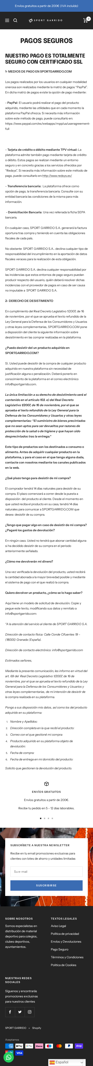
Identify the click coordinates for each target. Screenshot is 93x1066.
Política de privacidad (65, 934)
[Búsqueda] (15, 20)
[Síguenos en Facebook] (10, 1012)
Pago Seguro (59, 949)
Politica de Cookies (63, 965)
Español (61, 1062)
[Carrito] (85, 20)
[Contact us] (8, 1057)
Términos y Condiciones (67, 957)
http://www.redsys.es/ (57, 176)
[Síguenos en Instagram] (29, 1012)
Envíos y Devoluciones (66, 942)
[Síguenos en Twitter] (20, 1012)
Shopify (36, 1028)
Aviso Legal (58, 926)
